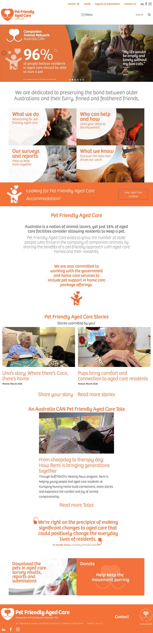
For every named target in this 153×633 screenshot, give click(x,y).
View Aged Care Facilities (133, 194)
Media (87, 4)
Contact (122, 616)
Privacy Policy (95, 623)
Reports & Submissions (107, 4)
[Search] (149, 14)
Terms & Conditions (72, 623)
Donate (72, 4)
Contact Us (130, 4)
